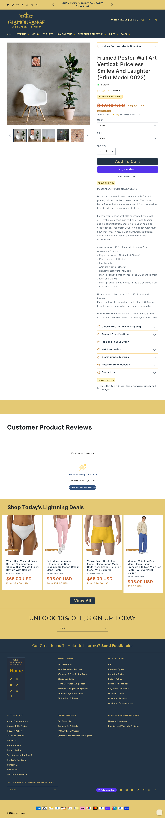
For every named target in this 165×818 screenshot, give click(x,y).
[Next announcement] (112, 4)
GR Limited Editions (68, 698)
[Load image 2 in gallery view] (34, 135)
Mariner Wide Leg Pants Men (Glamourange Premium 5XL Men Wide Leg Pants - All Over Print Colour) (144, 567)
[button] (10, 34)
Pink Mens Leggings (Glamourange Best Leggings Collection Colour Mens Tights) (63, 565)
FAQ (110, 664)
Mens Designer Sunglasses (71, 684)
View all (82, 600)
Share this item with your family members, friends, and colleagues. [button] (128, 388)
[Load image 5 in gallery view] (77, 135)
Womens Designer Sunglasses (73, 688)
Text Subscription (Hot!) (19, 755)
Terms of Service (16, 735)
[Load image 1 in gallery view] (20, 135)
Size (99, 132)
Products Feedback (118, 684)
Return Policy (115, 679)
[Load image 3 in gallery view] (48, 135)
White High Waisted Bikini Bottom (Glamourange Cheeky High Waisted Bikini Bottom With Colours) (22, 565)
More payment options (128, 176)
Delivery (11, 740)
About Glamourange (17, 721)
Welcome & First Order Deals (72, 674)
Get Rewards (64, 721)
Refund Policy (14, 750)
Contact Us (13, 765)
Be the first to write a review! (82, 487)
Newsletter (12, 770)
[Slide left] (10, 135)
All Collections (65, 664)
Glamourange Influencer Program (75, 735)
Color (100, 120)
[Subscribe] (105, 628)
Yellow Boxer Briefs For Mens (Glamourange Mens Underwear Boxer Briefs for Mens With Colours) (104, 565)
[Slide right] (87, 135)
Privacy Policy (14, 731)
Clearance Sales (66, 679)
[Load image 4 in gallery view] (62, 135)
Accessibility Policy (17, 726)
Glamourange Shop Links (71, 693)
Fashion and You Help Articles (123, 726)
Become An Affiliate (68, 726)
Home (16, 670)
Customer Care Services (120, 703)
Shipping (115, 115)
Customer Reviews (117, 698)
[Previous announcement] (53, 4)
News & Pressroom (117, 721)
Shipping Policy (116, 674)
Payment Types (116, 669)
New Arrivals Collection (70, 669)
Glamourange (19, 813)
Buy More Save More (119, 688)
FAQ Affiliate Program (69, 731)
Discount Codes (116, 693)
